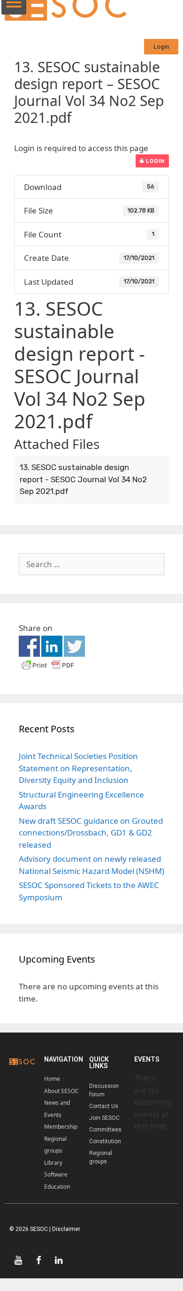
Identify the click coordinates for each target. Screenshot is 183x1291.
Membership (60, 1127)
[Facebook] (38, 1260)
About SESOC (61, 1091)
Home (52, 1079)
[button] (161, 46)
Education (57, 1187)
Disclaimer (66, 1229)
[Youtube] (18, 1260)
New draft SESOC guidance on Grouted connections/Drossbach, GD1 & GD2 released (91, 832)
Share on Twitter (74, 646)
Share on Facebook (29, 646)
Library (53, 1163)
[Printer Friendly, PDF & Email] (48, 669)
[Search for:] (91, 564)
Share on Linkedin (51, 646)
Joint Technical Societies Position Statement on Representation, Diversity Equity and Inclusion (78, 768)
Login (154, 161)
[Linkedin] (59, 1260)
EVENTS (147, 1059)
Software (56, 1174)
